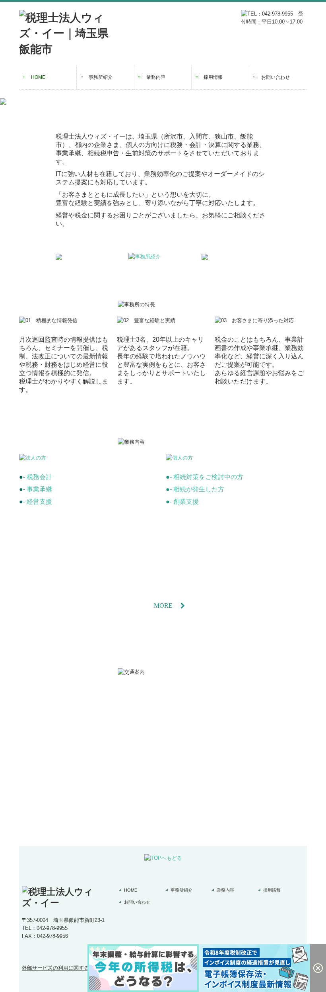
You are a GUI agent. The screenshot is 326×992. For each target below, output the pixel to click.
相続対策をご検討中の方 (208, 476)
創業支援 (186, 501)
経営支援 (39, 501)
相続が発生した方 (198, 489)
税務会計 (39, 476)
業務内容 (155, 77)
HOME (38, 77)
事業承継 (39, 489)
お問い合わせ (275, 77)
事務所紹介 (101, 77)
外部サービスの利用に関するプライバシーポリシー (81, 968)
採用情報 (213, 77)
